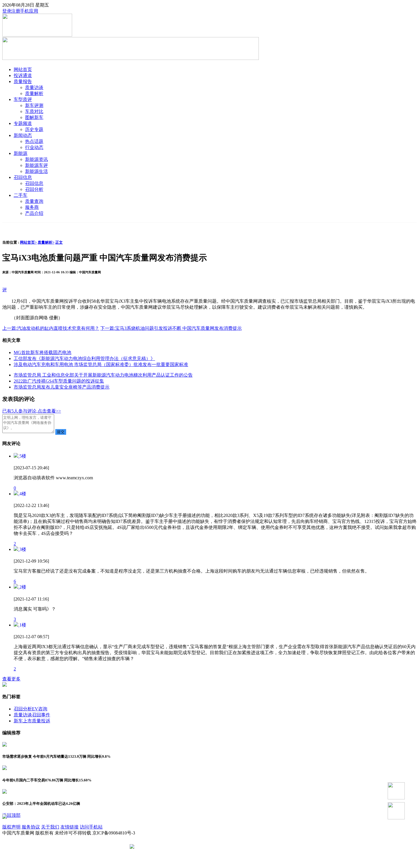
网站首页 (23, 69)
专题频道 (23, 123)
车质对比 (34, 111)
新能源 (20, 153)
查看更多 (11, 678)
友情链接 (69, 826)
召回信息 (23, 177)
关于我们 (50, 826)
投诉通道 (23, 75)
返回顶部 (11, 815)
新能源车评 (36, 165)
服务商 (32, 207)
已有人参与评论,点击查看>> (31, 411)
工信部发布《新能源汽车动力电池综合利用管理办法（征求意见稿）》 (84, 358)
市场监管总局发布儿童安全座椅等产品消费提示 (61, 387)
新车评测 (34, 105)
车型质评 (23, 99)
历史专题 (34, 129)
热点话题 (34, 141)
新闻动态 (23, 135)
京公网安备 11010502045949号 (166, 846)
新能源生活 (36, 171)
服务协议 (31, 826)
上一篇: (50, 328)
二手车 (20, 195)
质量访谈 (34, 87)
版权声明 (11, 826)
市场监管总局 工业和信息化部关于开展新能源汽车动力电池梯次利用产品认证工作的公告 (103, 375)
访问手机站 (91, 826)
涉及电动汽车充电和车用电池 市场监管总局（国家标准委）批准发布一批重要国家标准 (101, 364)
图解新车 (34, 117)
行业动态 (34, 147)
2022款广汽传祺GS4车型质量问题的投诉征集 (59, 381)
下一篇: (171, 328)
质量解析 (34, 93)
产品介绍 (34, 213)
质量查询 (34, 201)
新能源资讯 (36, 159)
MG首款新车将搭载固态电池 (42, 352)
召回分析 (34, 189)
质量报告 (23, 81)
